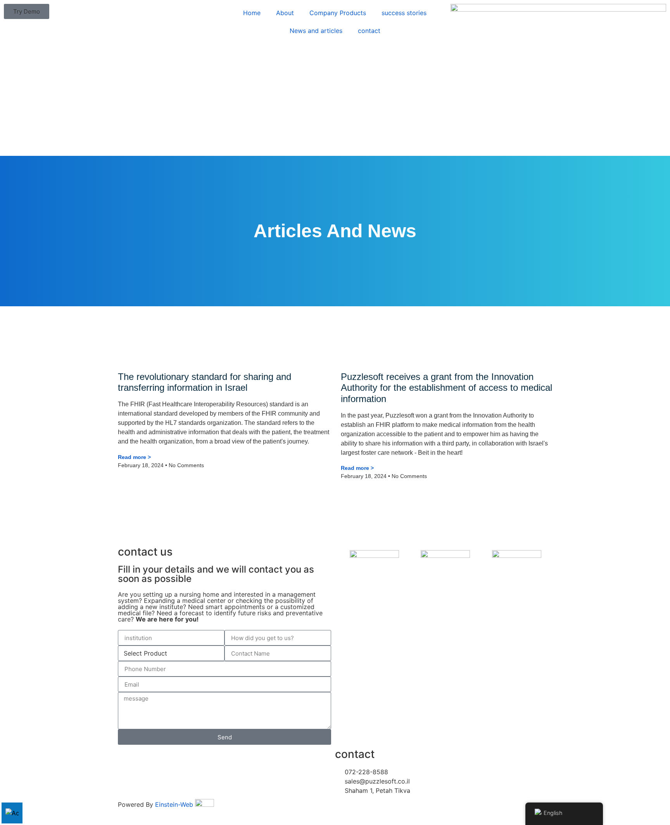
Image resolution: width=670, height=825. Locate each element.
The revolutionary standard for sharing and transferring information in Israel (204, 382)
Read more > (134, 457)
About (285, 13)
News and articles (316, 31)
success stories (404, 13)
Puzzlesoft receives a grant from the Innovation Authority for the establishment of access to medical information (446, 387)
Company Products (337, 13)
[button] (26, 11)
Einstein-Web (174, 804)
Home (252, 13)
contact (369, 31)
